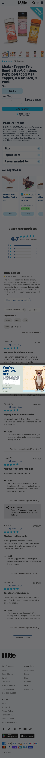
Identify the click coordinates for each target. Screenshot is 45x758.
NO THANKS (5, 391)
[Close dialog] (44, 366)
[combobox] (4, 386)
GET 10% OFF (7, 389)
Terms (9, 383)
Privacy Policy (5, 383)
